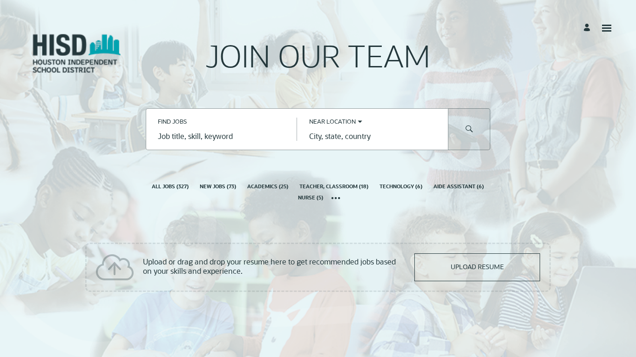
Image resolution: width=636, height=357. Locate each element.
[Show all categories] (336, 199)
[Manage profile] (588, 28)
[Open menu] (607, 28)
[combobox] (221, 137)
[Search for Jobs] (469, 129)
